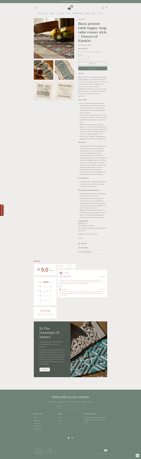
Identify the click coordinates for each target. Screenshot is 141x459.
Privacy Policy (37, 423)
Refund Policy (37, 426)
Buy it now (93, 68)
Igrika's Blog (37, 420)
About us (44, 369)
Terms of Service (38, 429)
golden (82, 139)
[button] (35, 7)
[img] (83, 45)
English (51, 452)
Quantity (80, 54)
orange (100, 136)
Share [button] (81, 238)
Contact (36, 432)
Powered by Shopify (103, 453)
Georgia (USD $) (39, 452)
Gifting (60, 417)
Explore (61, 420)
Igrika (97, 453)
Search (36, 417)
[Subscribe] (83, 407)
